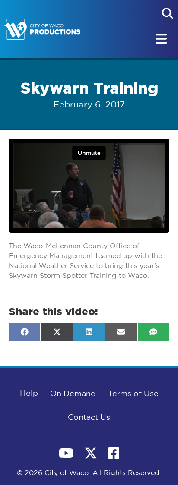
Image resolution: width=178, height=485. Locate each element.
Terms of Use (133, 394)
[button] (168, 13)
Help (29, 393)
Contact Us (89, 417)
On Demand (73, 394)
